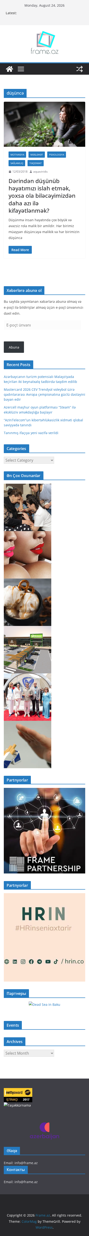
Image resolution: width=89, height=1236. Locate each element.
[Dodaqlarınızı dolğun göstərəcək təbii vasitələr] (27, 534)
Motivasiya (17, 154)
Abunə (14, 347)
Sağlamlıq (16, 163)
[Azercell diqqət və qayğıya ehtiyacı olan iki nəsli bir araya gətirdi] (27, 486)
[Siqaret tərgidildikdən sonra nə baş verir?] (27, 723)
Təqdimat (35, 163)
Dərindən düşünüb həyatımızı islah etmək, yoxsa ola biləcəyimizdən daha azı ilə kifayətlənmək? (42, 195)
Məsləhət (36, 154)
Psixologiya (56, 154)
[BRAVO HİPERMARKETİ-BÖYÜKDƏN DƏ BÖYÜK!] (27, 629)
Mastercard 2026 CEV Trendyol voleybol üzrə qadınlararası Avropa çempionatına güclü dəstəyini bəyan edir (44, 394)
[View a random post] (79, 69)
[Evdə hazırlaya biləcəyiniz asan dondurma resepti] (27, 581)
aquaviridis (40, 172)
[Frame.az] (9, 69)
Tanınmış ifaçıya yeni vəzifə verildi (31, 433)
